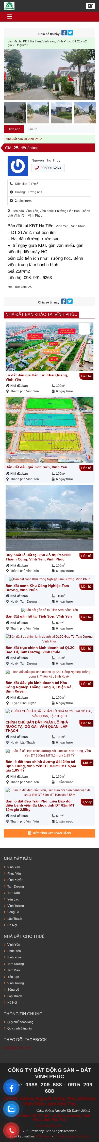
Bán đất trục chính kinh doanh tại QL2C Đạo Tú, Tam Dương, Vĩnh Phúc (40, 650)
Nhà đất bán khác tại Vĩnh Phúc (41, 314)
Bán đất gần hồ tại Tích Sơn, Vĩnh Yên (39, 616)
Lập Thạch (14, 919)
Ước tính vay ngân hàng (52, 833)
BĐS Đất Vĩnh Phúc (17, 1048)
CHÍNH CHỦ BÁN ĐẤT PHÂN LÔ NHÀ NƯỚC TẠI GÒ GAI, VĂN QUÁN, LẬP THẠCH (37, 726)
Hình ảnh (14, 129)
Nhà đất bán (19, 386)
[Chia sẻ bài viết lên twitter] (71, 34)
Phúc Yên (14, 873)
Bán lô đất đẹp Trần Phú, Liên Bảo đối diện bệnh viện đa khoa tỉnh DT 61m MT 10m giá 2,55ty (40, 805)
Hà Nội (12, 925)
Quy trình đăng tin (19, 1028)
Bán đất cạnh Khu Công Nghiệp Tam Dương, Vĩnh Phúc (37, 588)
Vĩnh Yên (13, 867)
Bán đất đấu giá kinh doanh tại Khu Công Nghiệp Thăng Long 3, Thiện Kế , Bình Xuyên (39, 687)
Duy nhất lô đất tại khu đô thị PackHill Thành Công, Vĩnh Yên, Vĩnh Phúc (38, 557)
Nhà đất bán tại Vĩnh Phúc (24, 139)
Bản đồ (32, 129)
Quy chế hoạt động (20, 1022)
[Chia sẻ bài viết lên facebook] (64, 34)
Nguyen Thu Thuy (45, 160)
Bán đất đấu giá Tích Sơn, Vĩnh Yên (36, 467)
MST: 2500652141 (49, 1126)
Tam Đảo (13, 893)
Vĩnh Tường (15, 906)
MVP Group (44, 1136)
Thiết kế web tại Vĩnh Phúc (72, 1136)
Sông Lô (13, 912)
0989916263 (51, 168)
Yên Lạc (13, 899)
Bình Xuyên (15, 880)
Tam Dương (15, 886)
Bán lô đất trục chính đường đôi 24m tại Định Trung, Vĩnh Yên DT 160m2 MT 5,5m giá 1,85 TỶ (41, 766)
